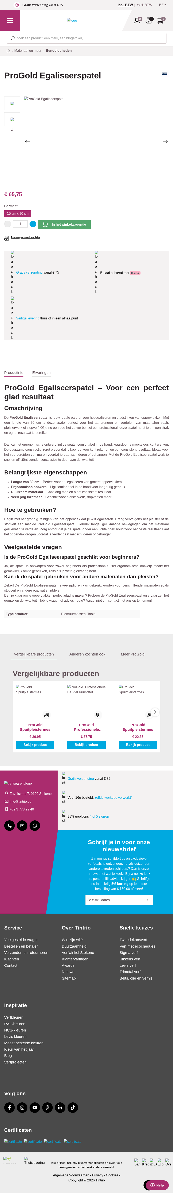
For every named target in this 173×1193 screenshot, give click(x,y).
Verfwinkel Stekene (78, 953)
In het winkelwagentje (69, 224)
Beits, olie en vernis (136, 978)
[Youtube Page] (35, 1107)
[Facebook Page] (9, 1107)
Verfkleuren (13, 1017)
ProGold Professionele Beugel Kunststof (86, 727)
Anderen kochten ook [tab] (87, 654)
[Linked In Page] (60, 1107)
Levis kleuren (15, 1036)
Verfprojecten (15, 1062)
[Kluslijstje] (149, 20)
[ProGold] (164, 79)
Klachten (11, 959)
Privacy (97, 1175)
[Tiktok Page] (73, 1107)
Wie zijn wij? (72, 940)
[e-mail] (22, 825)
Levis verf (128, 965)
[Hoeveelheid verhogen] (33, 224)
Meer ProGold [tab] (133, 654)
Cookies (112, 1175)
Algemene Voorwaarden (71, 1175)
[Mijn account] (138, 20)
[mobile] (9, 825)
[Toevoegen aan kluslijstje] (46, 715)
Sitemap (69, 978)
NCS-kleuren (15, 1030)
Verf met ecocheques (137, 946)
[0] (127, 5)
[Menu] (10, 20)
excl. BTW (144, 5)
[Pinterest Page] (47, 1107)
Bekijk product (35, 745)
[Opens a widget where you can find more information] (157, 1185)
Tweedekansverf (133, 940)
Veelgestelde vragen (21, 940)
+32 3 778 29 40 (22, 809)
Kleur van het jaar (19, 1049)
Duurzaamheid (74, 946)
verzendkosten (94, 1162)
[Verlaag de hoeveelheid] (7, 224)
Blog (8, 1056)
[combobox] (86, 38)
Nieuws (68, 972)
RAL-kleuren (14, 1024)
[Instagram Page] (22, 1107)
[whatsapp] (35, 825)
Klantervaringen (75, 959)
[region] (86, 142)
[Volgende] (165, 141)
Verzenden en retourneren (26, 953)
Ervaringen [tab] (41, 373)
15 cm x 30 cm (17, 213)
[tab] (13, 373)
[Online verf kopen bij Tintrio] (72, 20)
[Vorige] (27, 141)
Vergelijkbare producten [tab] (34, 654)
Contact (10, 965)
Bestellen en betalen (21, 946)
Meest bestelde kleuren (23, 1043)
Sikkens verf (130, 959)
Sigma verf (129, 953)
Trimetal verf (130, 972)
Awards (68, 965)
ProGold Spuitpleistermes (35, 727)
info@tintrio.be (20, 801)
